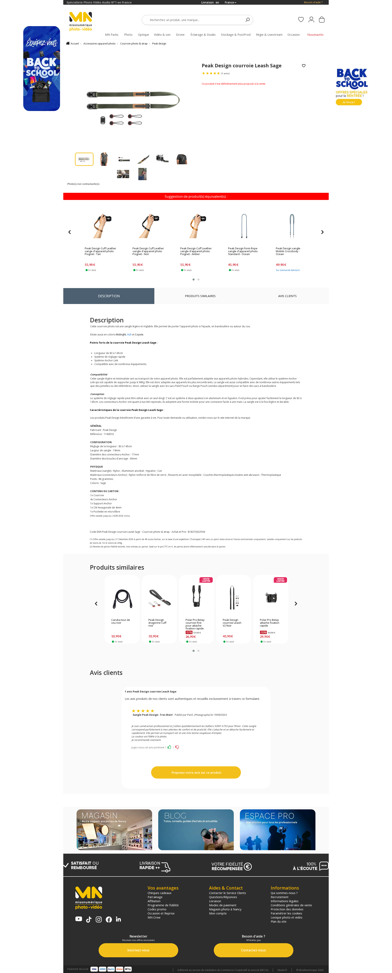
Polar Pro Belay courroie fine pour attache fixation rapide (195, 624)
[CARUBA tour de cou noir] (122, 597)
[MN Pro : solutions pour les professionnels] (277, 830)
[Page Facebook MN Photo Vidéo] (109, 919)
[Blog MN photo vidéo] (196, 830)
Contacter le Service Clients (227, 893)
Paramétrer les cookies (286, 913)
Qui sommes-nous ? (284, 893)
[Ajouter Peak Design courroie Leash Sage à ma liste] (304, 66)
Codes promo (157, 909)
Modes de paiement (222, 905)
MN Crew (154, 917)
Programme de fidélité (163, 905)
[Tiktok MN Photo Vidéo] (88, 919)
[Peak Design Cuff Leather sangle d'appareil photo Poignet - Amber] (196, 226)
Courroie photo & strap (134, 43)
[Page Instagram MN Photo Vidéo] (99, 919)
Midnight (121, 334)
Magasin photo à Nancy (225, 909)
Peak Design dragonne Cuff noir (157, 622)
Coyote (139, 334)
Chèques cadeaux (160, 893)
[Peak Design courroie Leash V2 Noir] (234, 597)
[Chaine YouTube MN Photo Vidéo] (78, 919)
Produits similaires (200, 296)
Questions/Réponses (223, 897)
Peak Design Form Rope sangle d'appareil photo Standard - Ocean (243, 251)
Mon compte (218, 913)
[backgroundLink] (31, 486)
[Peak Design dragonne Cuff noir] (159, 597)
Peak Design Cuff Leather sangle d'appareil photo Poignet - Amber (196, 251)
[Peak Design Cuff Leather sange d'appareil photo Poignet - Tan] (101, 226)
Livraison (215, 901)
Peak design (159, 43)
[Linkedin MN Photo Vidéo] (118, 919)
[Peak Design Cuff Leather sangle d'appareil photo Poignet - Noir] (148, 226)
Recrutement (279, 897)
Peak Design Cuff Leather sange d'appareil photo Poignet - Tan (100, 251)
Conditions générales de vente (291, 905)
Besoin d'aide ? (313, 2)
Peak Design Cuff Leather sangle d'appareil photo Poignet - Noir (148, 251)
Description (109, 296)
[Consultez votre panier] (322, 20)
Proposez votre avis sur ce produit (196, 772)
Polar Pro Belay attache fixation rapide (269, 622)
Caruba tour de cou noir (120, 621)
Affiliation (154, 901)
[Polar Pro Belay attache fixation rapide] (271, 597)
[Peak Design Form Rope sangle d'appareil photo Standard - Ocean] (244, 226)
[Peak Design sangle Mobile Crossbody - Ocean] (292, 226)
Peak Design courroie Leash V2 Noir (232, 622)
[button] (193, 279)
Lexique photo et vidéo (286, 917)
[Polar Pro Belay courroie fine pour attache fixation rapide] (196, 597)
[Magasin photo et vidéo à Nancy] (114, 830)
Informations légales (284, 901)
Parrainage (155, 897)
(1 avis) (225, 73)
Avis (287, 296)
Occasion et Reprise (161, 913)
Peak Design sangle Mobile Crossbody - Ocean (288, 251)
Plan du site (278, 921)
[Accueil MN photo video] (85, 22)
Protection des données (287, 909)
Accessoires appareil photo (100, 43)
